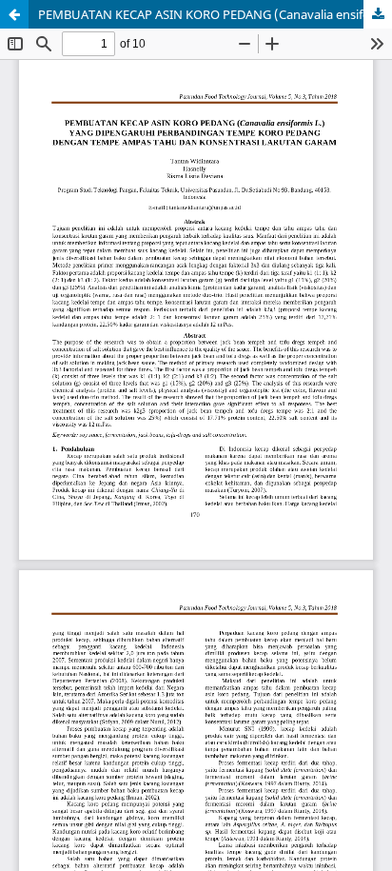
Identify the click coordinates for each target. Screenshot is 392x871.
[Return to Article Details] (14, 14)
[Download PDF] (377, 14)
